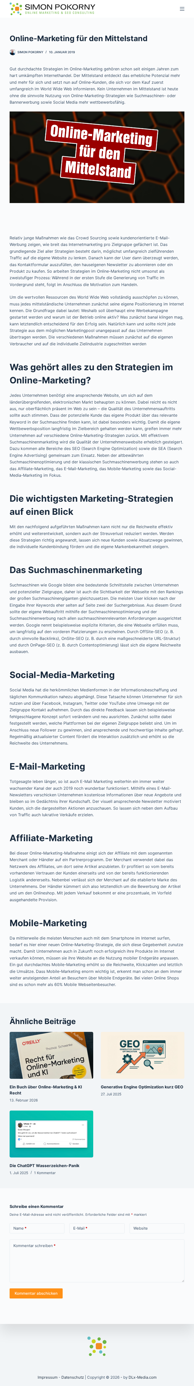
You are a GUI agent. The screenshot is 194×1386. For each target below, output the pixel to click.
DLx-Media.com (143, 1377)
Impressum (48, 1377)
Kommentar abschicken (36, 1293)
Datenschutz (72, 1377)
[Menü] (182, 9)
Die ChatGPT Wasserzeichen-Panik (44, 1165)
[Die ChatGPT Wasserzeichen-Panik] (51, 1134)
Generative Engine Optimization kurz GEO (142, 1086)
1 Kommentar (45, 1173)
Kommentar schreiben (34, 1245)
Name (20, 1228)
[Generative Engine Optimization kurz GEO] (142, 1055)
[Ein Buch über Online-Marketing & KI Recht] (51, 1055)
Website (140, 1228)
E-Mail (80, 1228)
